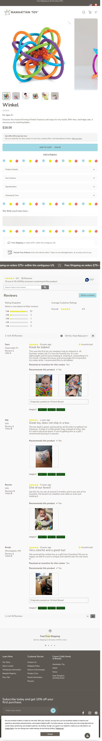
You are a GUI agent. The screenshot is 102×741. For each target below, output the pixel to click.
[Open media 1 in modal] (69, 22)
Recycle (30, 681)
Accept (50, 734)
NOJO (54, 668)
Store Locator (7, 666)
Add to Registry (50, 154)
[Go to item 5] (45, 96)
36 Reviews (27, 278)
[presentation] (44, 385)
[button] (92, 616)
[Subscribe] (53, 710)
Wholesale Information (11, 670)
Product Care (32, 673)
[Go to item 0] (6, 96)
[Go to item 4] (35, 96)
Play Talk (6, 677)
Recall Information (34, 677)
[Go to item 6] (55, 96)
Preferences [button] (60, 728)
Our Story (6, 662)
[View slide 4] (54, 645)
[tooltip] (90, 280)
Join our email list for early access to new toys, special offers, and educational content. (43, 137)
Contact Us (31, 662)
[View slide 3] (51, 645)
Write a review (88, 295)
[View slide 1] (45, 645)
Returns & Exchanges (36, 670)
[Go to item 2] (16, 96)
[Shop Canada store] (96, 5)
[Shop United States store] (90, 5)
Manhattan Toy (58, 664)
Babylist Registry (9, 673)
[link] (9, 278)
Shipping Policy (33, 666)
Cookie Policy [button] (9, 728)
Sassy (54, 672)
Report (61, 409)
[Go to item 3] (26, 96)
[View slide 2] (48, 645)
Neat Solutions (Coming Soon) (58, 677)
